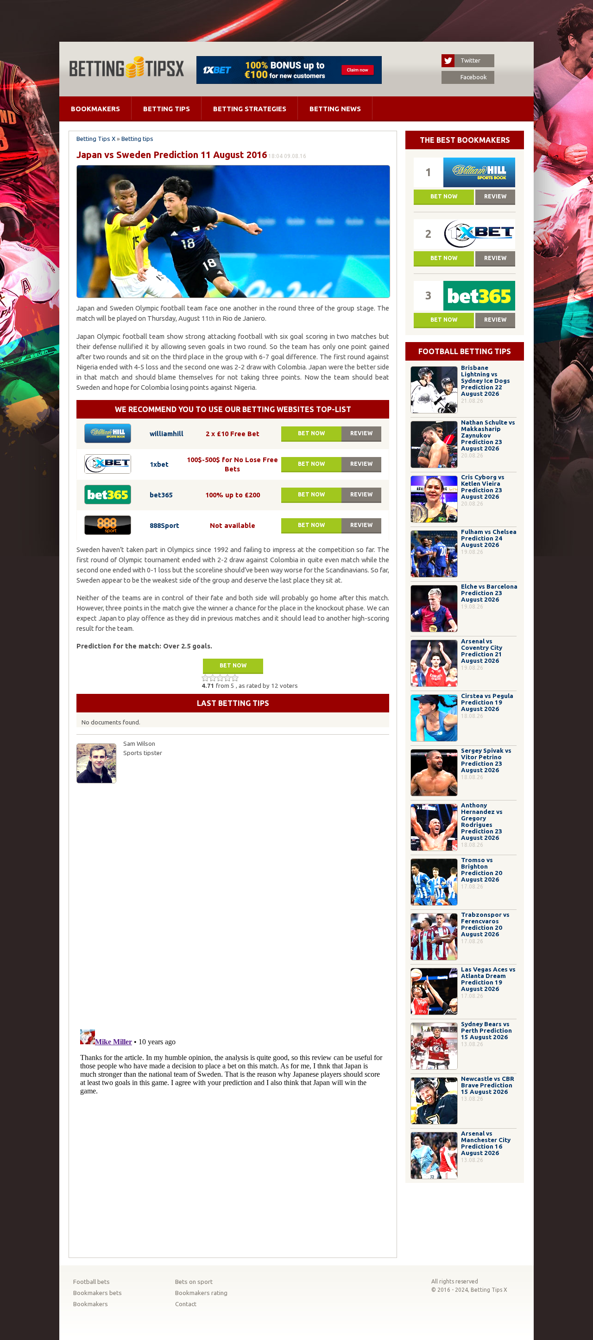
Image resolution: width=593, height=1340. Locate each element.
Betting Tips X (95, 138)
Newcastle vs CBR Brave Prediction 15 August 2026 (487, 1085)
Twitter (470, 60)
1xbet (159, 464)
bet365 (161, 495)
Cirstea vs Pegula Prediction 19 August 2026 (487, 702)
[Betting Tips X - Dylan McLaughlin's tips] (126, 75)
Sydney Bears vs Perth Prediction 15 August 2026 (486, 1031)
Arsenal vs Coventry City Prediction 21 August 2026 (481, 651)
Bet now (311, 433)
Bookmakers (95, 109)
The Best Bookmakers (465, 140)
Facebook (474, 77)
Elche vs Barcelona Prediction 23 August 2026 (489, 593)
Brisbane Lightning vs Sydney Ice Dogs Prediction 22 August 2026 (485, 380)
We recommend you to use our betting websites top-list (233, 409)
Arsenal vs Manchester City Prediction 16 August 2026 (486, 1143)
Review (361, 433)
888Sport (164, 525)
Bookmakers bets (97, 1292)
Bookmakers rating (201, 1292)
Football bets (91, 1281)
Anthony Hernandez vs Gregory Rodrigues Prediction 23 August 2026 (482, 821)
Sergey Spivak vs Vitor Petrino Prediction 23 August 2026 (486, 760)
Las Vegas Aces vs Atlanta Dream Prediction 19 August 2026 (488, 979)
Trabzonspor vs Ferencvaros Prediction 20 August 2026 (485, 924)
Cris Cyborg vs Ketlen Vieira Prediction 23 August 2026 (483, 487)
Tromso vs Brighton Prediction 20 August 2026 (481, 870)
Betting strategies (249, 109)
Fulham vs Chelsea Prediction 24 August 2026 (489, 538)
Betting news (335, 109)
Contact (185, 1304)
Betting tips (166, 109)
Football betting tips (464, 351)
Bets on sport (194, 1281)
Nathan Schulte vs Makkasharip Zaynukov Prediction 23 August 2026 (488, 435)
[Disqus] (232, 904)
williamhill (166, 434)
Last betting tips (233, 703)
